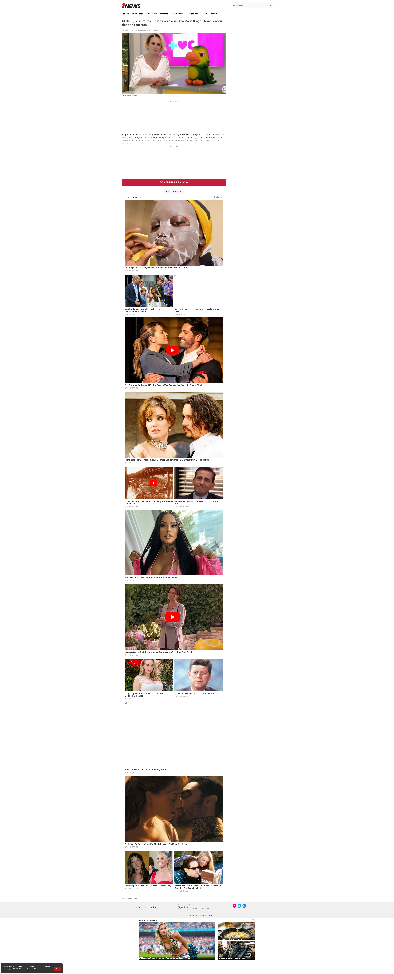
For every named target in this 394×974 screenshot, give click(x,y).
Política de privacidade (149, 907)
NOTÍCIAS (125, 14)
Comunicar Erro (172, 191)
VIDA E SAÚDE (152, 14)
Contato (138, 907)
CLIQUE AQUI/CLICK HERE (200, 909)
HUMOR (204, 14)
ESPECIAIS (214, 14)
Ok (57, 969)
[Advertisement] (174, 116)
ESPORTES (164, 14)
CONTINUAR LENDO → (173, 182)
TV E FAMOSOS (137, 14)
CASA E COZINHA (178, 14)
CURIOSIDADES (192, 14)
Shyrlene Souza (154, 30)
